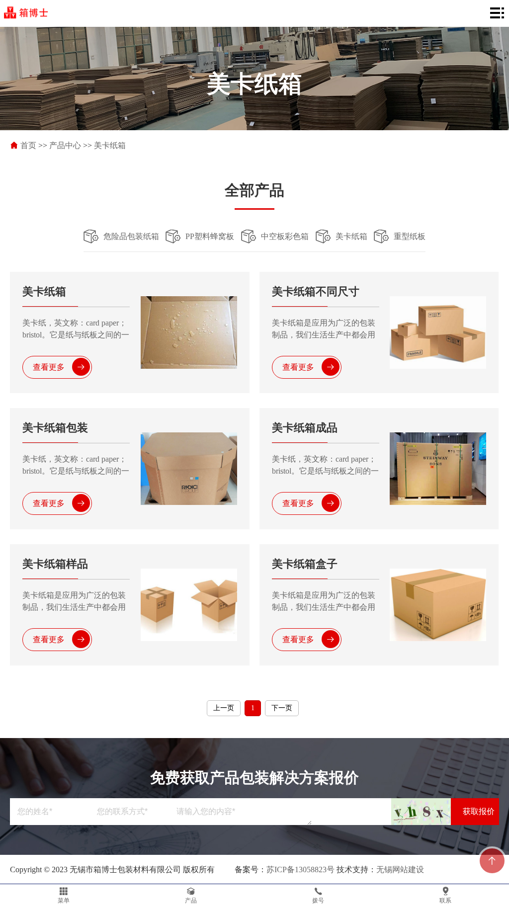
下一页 (281, 708)
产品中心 (65, 145)
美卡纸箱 (110, 145)
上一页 (223, 708)
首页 (28, 145)
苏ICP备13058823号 (300, 869)
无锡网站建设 (400, 869)
